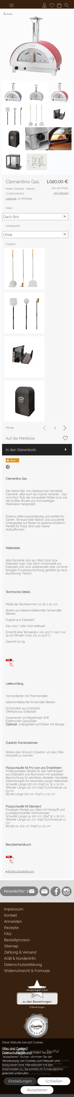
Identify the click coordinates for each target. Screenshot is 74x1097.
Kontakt (10, 915)
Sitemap (11, 946)
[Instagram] (66, 891)
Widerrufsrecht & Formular (27, 971)
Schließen (53, 1081)
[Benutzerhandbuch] (10, 857)
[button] (11, 5)
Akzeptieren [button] (37, 1090)
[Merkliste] (51, 5)
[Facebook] (55, 891)
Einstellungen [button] (20, 1081)
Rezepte (11, 927)
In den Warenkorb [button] (21, 450)
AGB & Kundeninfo (20, 958)
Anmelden (13, 921)
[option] (24, 269)
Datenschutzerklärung (23, 964)
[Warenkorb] (59, 5)
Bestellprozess (17, 940)
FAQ (8, 934)
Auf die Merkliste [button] (20, 438)
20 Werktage (19, 198)
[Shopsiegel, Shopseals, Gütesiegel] (37, 980)
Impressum (13, 909)
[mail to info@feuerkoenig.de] (44, 891)
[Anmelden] (44, 5)
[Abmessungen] (10, 660)
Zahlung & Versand (20, 952)
